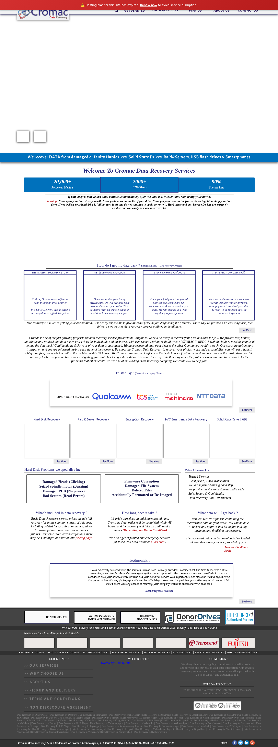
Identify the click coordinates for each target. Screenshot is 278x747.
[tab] (116, 11)
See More (247, 330)
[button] (23, 136)
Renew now (148, 5)
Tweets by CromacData (116, 662)
